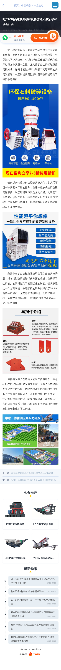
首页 (16, 5)
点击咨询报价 (40, 38)
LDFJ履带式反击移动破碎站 (44, 524)
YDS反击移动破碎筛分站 (44, 558)
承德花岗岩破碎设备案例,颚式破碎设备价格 (32, 472)
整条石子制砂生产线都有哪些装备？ (28, 591)
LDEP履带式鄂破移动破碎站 (16, 558)
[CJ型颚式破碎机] (16, 509)
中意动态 (26, 5)
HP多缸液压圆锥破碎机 (16, 524)
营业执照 (23, 654)
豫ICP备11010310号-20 (30, 649)
